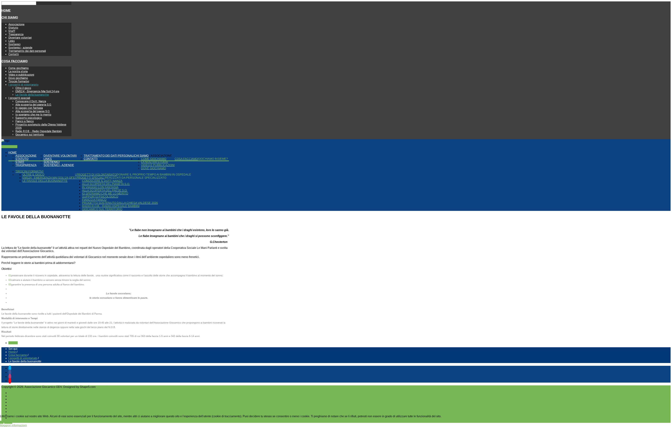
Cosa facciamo (14, 61)
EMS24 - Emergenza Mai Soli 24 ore (37, 91)
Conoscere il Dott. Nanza (30, 101)
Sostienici (14, 44)
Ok (2, 422)
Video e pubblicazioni (21, 74)
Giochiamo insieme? (213, 158)
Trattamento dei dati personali (27, 51)
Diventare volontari (20, 37)
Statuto (13, 27)
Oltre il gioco (23, 88)
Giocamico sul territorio (29, 134)
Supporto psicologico (28, 118)
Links (11, 41)
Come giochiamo (18, 68)
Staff (11, 31)
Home (6, 10)
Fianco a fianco (24, 121)
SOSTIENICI (9, 146)
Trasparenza (15, 34)
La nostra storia (18, 71)
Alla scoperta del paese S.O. (32, 111)
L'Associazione (160, 155)
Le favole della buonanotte (32, 94)
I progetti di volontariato (23, 84)
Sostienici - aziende (20, 47)
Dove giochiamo (18, 78)
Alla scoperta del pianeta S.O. (33, 104)
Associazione (16, 24)
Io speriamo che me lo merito (33, 114)
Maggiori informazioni (13, 425)
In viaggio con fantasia (29, 108)
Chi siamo (9, 17)
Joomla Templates (107, 386)
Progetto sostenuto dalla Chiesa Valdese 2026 (120, 202)
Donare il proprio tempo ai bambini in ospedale (154, 174)
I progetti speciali (19, 98)
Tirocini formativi (18, 81)
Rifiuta (8, 422)
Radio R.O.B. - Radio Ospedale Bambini (38, 131)
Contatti (13, 54)
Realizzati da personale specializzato (135, 177)
